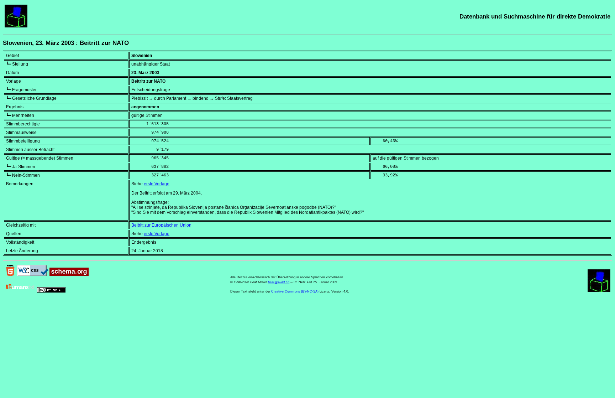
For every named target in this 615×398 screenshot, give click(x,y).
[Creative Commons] (51, 291)
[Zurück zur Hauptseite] (16, 26)
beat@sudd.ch (278, 282)
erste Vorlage (156, 183)
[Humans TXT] (20, 291)
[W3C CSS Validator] (32, 274)
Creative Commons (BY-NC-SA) (295, 291)
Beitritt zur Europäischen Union (161, 225)
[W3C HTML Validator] (10, 274)
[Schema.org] (69, 274)
